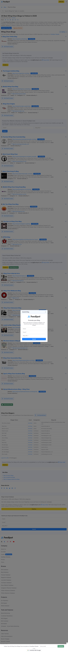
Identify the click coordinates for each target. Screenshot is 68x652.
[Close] (45, 312)
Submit (34, 339)
